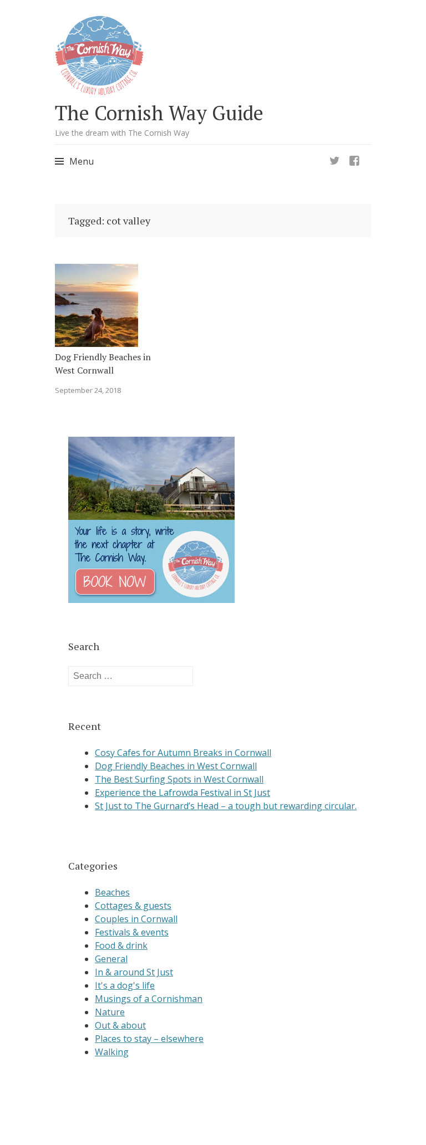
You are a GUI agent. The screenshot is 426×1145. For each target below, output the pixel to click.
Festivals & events (132, 932)
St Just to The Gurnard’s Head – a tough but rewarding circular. (226, 806)
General (111, 959)
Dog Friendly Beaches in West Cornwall (103, 363)
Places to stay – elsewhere (149, 1038)
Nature (110, 1012)
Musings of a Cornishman (148, 999)
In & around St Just (134, 972)
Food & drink (121, 945)
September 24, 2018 (88, 390)
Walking (112, 1052)
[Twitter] (334, 157)
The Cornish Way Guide (159, 113)
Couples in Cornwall (136, 919)
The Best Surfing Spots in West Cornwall (179, 779)
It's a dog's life (125, 985)
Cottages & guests (133, 905)
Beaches (112, 892)
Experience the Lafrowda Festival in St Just (182, 792)
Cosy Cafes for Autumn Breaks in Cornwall (183, 753)
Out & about (120, 1025)
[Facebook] (354, 157)
